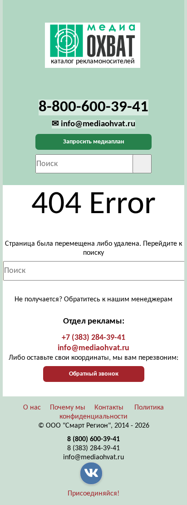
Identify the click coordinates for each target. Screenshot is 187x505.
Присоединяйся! (93, 493)
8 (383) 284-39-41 (93, 448)
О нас (32, 407)
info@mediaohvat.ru (93, 348)
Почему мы (67, 407)
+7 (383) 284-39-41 (93, 337)
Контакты (108, 407)
